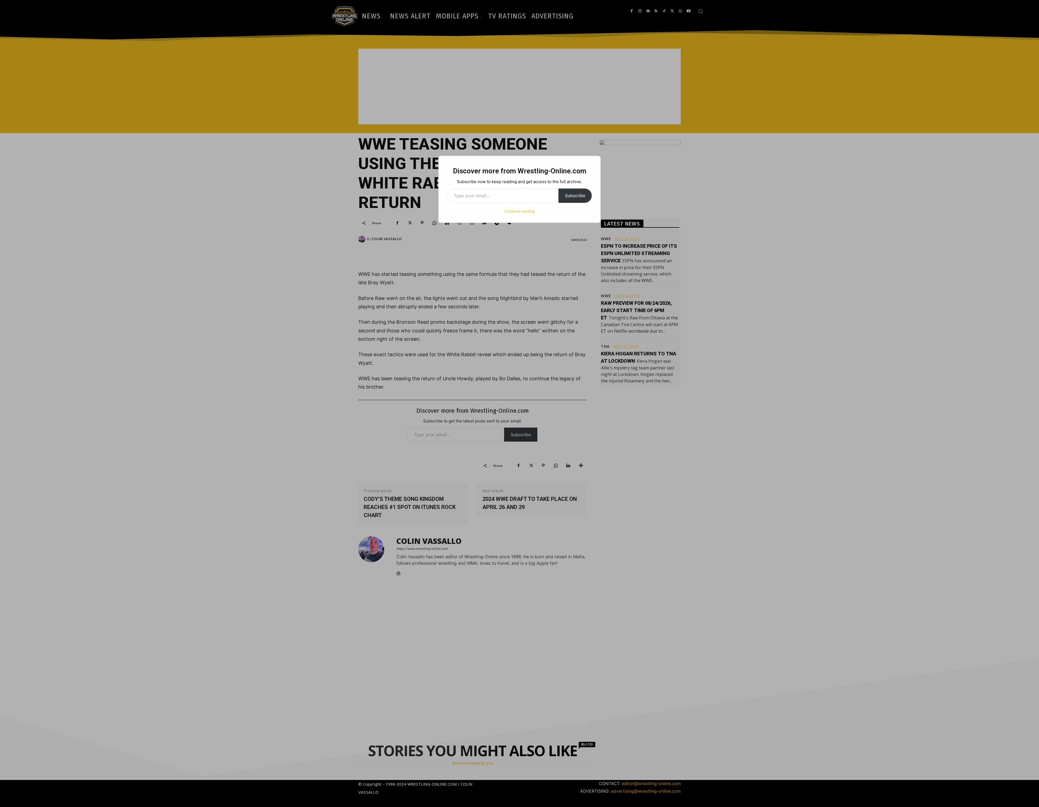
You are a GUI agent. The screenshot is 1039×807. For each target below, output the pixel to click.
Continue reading (519, 211)
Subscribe (575, 195)
